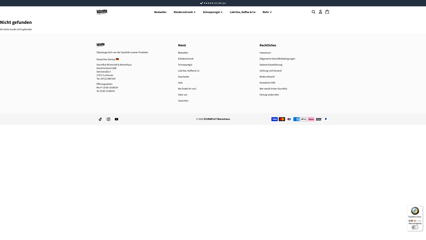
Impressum (265, 52)
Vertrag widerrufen (269, 94)
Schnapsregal (185, 64)
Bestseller (160, 12)
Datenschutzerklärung (271, 64)
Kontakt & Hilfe (267, 82)
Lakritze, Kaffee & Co (242, 12)
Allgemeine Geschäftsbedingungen (277, 58)
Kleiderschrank (186, 58)
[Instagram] (108, 119)
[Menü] (421, 207)
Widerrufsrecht (267, 76)
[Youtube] (116, 119)
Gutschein (183, 100)
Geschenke (183, 76)
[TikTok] (100, 119)
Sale (180, 82)
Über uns (182, 94)
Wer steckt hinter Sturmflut (273, 88)
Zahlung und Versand (271, 70)
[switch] (415, 227)
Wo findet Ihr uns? (187, 88)
